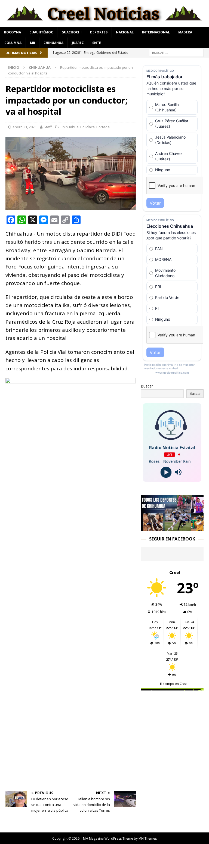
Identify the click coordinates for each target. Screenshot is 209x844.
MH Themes (148, 838)
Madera (185, 32)
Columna (12, 42)
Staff (48, 126)
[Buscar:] (176, 52)
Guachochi (72, 32)
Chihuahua (53, 42)
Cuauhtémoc (41, 32)
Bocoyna (12, 32)
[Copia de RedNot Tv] (172, 527)
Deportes (98, 32)
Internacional (156, 32)
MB (32, 42)
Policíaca (87, 126)
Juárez (78, 42)
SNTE (96, 42)
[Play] (166, 472)
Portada (103, 126)
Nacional (125, 32)
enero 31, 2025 (24, 126)
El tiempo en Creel (174, 684)
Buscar (147, 386)
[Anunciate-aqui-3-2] (172, 714)
